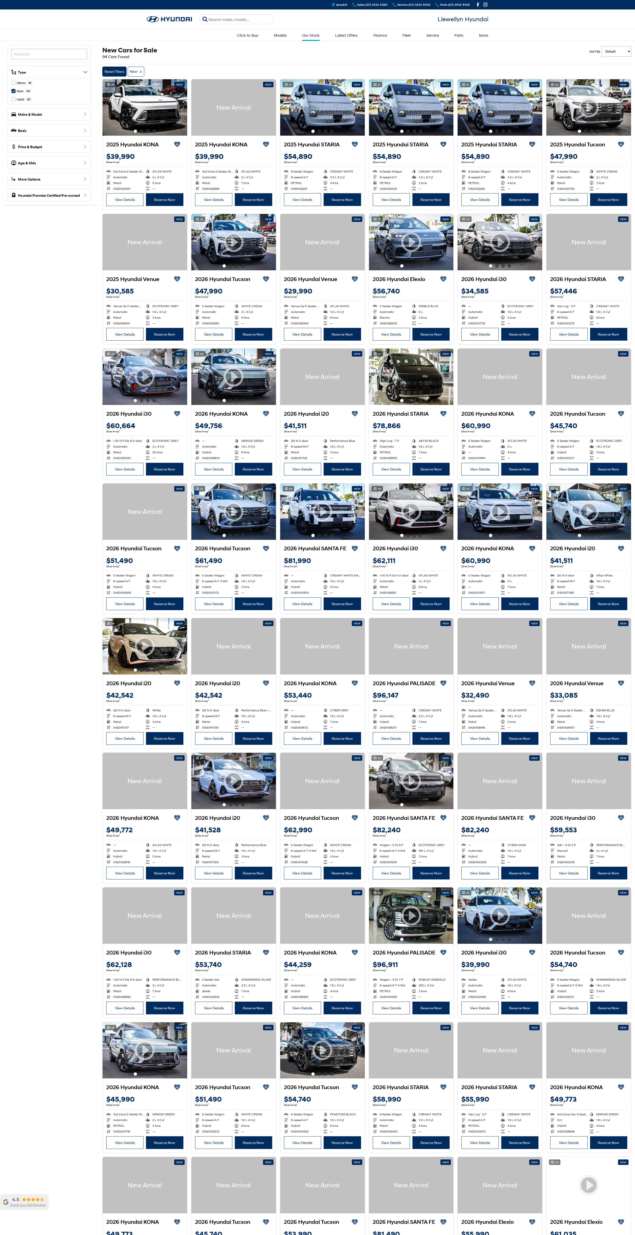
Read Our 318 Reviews (28, 1205)
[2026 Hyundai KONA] (500, 377)
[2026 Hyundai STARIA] (588, 242)
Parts (458, 35)
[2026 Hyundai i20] (322, 377)
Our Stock (311, 35)
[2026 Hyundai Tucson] (588, 377)
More (483, 35)
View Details (125, 199)
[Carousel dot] (135, 131)
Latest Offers (346, 35)
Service (432, 35)
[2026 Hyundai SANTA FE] (500, 781)
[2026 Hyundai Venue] (322, 242)
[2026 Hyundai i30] (588, 781)
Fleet (406, 35)
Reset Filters (114, 71)
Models (280, 35)
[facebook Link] (478, 4)
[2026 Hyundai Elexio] (500, 1185)
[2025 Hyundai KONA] (145, 107)
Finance (380, 35)
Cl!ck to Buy (247, 35)
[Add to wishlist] (177, 144)
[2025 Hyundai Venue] (145, 242)
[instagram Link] (485, 4)
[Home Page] (169, 19)
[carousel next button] (182, 107)
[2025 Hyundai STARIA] (322, 107)
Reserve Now (164, 199)
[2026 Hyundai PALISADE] (411, 646)
